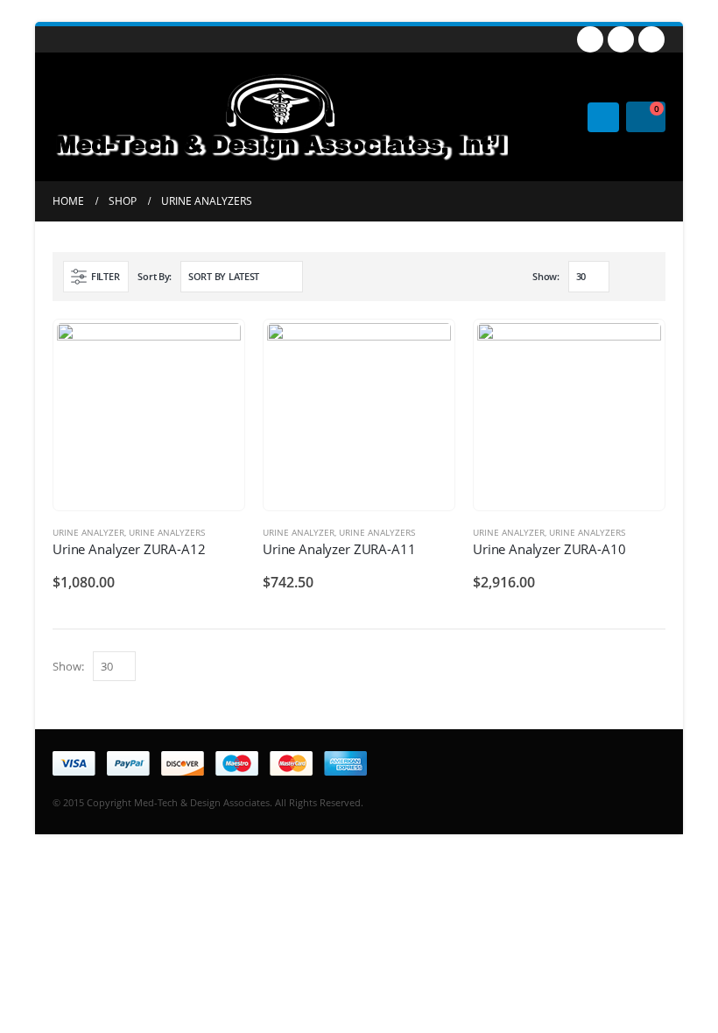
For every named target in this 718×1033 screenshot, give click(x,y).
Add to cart (215, 348)
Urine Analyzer (88, 532)
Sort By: (154, 276)
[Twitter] (621, 39)
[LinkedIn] (651, 39)
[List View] (646, 277)
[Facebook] (590, 39)
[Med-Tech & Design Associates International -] (280, 117)
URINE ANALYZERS (167, 532)
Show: (546, 276)
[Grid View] (626, 277)
